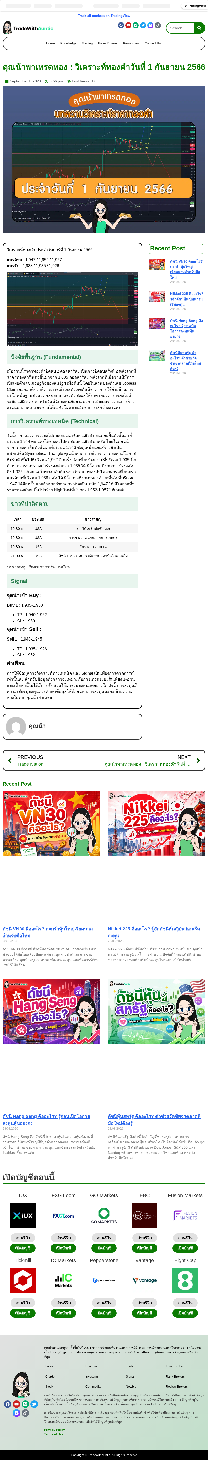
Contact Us (153, 43)
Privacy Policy (54, 1430)
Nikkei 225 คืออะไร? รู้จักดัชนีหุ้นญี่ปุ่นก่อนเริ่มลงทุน (186, 299)
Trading (87, 43)
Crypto (50, 1376)
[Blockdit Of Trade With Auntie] (150, 25)
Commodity (93, 1386)
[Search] (199, 28)
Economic (92, 1366)
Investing (91, 1376)
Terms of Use (53, 1434)
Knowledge (68, 43)
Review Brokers (177, 1386)
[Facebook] (121, 25)
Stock (49, 1386)
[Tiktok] (158, 25)
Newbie (131, 1386)
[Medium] (136, 25)
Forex (49, 1366)
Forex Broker (107, 43)
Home (50, 43)
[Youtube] (128, 25)
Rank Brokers (175, 1376)
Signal (130, 1376)
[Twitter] (143, 25)
